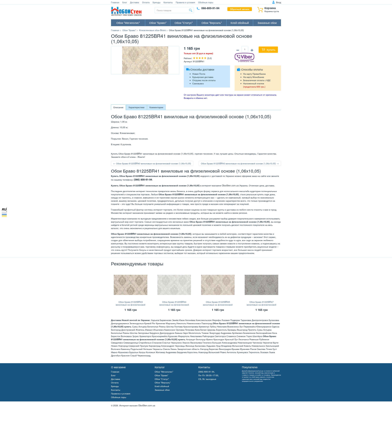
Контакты (168, 2)
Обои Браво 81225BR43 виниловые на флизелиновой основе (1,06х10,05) (130, 304)
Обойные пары (205, 2)
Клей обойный (240, 23)
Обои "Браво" (157, 23)
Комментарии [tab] (156, 107)
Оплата (146, 2)
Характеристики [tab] (136, 107)
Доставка (134, 2)
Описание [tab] (118, 107)
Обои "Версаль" (212, 23)
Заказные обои (267, 23)
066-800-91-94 (210, 8)
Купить (271, 50)
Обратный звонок (239, 9)
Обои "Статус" (184, 23)
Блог (124, 2)
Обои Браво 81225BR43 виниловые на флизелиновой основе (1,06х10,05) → (240, 163)
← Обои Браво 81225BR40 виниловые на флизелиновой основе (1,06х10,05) (152, 163)
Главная (115, 2)
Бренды (156, 2)
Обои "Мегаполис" (128, 23)
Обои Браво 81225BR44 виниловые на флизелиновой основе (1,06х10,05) (174, 304)
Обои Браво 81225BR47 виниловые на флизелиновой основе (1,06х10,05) (261, 304)
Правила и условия (185, 2)
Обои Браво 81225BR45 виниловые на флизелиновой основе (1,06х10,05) (218, 304)
